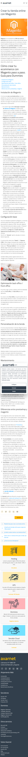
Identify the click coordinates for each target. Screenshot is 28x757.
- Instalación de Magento (7, 80)
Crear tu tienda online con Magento (13, 12)
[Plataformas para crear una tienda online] (2, 524)
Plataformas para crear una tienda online (14, 524)
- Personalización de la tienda (8, 85)
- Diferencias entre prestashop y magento (11, 89)
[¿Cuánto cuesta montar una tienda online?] (2, 532)
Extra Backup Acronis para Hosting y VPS (10, 733)
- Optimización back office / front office (11, 83)
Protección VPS (4, 702)
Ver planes (14, 568)
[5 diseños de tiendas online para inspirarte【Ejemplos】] (2, 528)
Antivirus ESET (4, 729)
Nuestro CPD (4, 749)
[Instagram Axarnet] (9, 511)
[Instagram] (6, 668)
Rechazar (14, 388)
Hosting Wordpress (5, 678)
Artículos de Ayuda (5, 753)
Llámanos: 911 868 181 (8, 662)
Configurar (14, 384)
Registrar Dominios (5, 709)
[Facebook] (2, 668)
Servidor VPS (4, 697)
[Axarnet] (7, 3)
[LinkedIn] (13, 668)
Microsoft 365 (4, 725)
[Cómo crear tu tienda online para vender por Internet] (2, 536)
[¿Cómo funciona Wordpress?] (2, 541)
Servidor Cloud (4, 700)
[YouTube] (17, 668)
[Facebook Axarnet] (2, 511)
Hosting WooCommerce (6, 682)
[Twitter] (9, 668)
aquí (15, 116)
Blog (2, 751)
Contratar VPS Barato (14, 594)
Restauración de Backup (6, 731)
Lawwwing (3, 734)
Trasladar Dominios (5, 711)
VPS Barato (3, 698)
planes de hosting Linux (15, 498)
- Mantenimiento (5, 87)
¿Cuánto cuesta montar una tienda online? (15, 532)
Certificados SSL (5, 717)
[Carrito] (26, 3)
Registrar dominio (14, 621)
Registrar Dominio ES (6, 715)
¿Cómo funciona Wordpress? (11, 541)
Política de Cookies (6, 380)
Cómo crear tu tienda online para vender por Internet (15, 536)
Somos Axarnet (4, 746)
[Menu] (1, 3)
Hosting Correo (4, 685)
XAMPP (19, 130)
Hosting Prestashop (5, 680)
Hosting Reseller (4, 683)
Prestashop (19, 425)
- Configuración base (6, 81)
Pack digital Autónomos (6, 736)
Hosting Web (4, 676)
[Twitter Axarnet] (6, 511)
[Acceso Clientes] (24, 3)
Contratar (14, 647)
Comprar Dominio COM (6, 713)
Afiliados (3, 755)
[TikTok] (21, 668)
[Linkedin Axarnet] (13, 511)
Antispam (3, 727)
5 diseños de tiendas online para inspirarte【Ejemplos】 (15, 528)
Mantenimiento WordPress (7, 687)
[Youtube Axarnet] (17, 511)
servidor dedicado (9, 491)
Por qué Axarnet (4, 747)
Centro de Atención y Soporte (10, 664)
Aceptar (14, 391)
